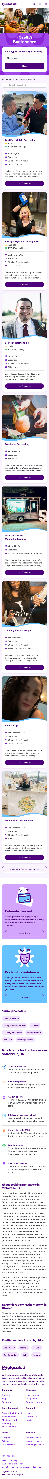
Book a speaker (9, 1416)
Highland (37, 1348)
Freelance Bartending (17, 444)
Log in (29, 1420)
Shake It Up (11, 725)
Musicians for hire (11, 1420)
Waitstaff (8, 1040)
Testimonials (8, 1444)
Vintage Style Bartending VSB (22, 241)
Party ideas (31, 1398)
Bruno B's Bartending (17, 343)
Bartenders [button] (24, 42)
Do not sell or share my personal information (22, 1467)
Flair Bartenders (34, 1033)
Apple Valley (9, 1348)
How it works (32, 1395)
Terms (5, 1461)
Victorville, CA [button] (25, 37)
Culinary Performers (13, 1033)
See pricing (24, 933)
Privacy (14, 1461)
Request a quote (34, 1402)
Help (28, 1413)
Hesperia (24, 1348)
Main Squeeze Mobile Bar (19, 820)
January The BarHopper (18, 630)
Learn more (24, 997)
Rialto (25, 1355)
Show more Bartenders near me (24, 869)
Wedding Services (25, 1040)
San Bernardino (10, 1355)
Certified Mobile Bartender (20, 140)
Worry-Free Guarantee (16, 983)
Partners (6, 1402)
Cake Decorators (11, 1018)
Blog (4, 1398)
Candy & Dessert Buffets (15, 1025)
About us (6, 1395)
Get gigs (6, 1437)
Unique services (34, 1441)
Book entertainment (12, 1413)
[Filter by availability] (27, 85)
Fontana (36, 1355)
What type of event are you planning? (24, 51)
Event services (33, 1437)
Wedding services (35, 1444)
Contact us (31, 1416)
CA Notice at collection (12, 1464)
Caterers (35, 1025)
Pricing (5, 1441)
